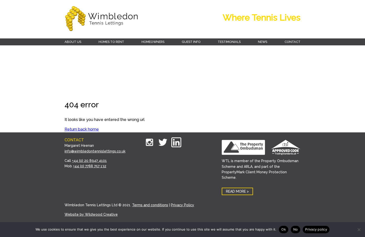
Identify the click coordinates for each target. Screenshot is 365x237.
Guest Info (191, 42)
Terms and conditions (150, 205)
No (295, 229)
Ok (283, 229)
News (262, 42)
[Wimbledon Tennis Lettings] (102, 19)
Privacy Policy (182, 205)
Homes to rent (111, 42)
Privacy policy (316, 229)
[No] (358, 229)
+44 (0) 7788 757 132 (89, 166)
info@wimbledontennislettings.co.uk (95, 151)
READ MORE (236, 191)
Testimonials (229, 42)
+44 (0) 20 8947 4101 (89, 161)
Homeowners (153, 42)
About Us (73, 42)
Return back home (82, 129)
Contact (292, 42)
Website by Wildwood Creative (91, 214)
